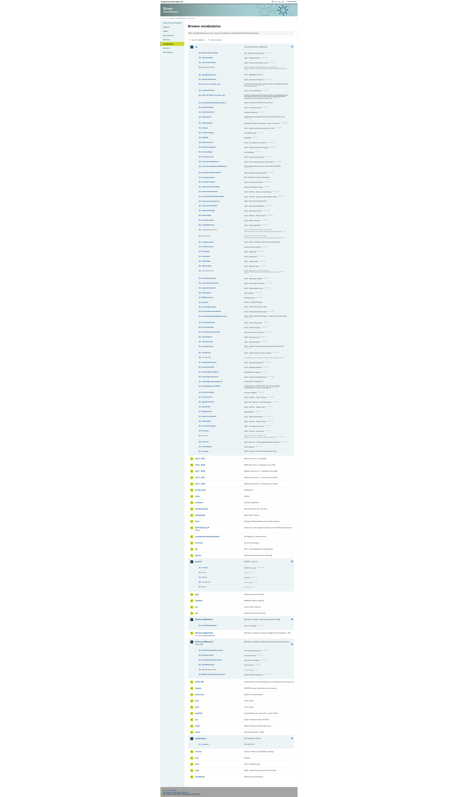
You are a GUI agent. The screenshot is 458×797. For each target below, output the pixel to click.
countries (205, 744)
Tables (165, 31)
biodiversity (200, 490)
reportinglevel (207, 337)
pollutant (205, 302)
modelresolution (208, 247)
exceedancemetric (208, 177)
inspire (198, 688)
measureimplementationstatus (213, 196)
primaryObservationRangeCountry (214, 316)
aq (196, 47)
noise (197, 732)
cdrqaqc (205, 128)
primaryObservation (209, 307)
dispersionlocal (207, 142)
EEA (173, 1)
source (204, 577)
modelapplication (208, 225)
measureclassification (210, 191)
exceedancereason (208, 182)
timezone (205, 442)
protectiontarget (207, 327)
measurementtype (208, 210)
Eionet (173, 18)
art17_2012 (200, 477)
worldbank (200, 777)
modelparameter (208, 242)
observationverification (210, 283)
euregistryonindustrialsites (207, 537)
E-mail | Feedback (170, 790)
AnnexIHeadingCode (209, 625)
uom (197, 764)
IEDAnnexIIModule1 (204, 619)
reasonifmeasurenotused (211, 332)
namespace (206, 256)
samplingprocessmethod (211, 386)
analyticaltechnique (209, 79)
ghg (197, 594)
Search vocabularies (198, 40)
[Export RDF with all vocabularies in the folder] (292, 47)
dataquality (200, 515)
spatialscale (206, 407)
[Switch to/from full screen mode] (283, 1)
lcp (196, 720)
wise (197, 770)
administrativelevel (209, 62)
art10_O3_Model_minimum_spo (213, 95)
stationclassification (209, 416)
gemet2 (198, 562)
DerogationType (207, 655)
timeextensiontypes (209, 426)
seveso (198, 752)
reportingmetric (207, 342)
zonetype (205, 451)
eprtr (197, 521)
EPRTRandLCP (202, 528)
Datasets (166, 27)
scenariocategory (208, 392)
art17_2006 (200, 471)
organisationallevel (209, 288)
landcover (199, 695)
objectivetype (206, 266)
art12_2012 (200, 459)
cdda (197, 496)
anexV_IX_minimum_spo (211, 84)
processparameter (208, 322)
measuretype (206, 215)
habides (198, 601)
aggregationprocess (209, 75)
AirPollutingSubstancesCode (212, 650)
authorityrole (206, 117)
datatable (205, 137)
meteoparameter (208, 220)
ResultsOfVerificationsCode (212, 660)
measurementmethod (209, 206)
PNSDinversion (207, 297)
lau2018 (198, 713)
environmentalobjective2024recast (214, 166)
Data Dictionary (181, 18)
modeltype (205, 251)
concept (205, 567)
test (196, 758)
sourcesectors (207, 397)
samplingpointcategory (210, 372)
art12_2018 (200, 465)
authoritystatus (207, 123)
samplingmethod (208, 367)
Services (166, 48)
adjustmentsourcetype (210, 53)
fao (196, 549)
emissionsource (207, 157)
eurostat (199, 543)
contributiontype (208, 133)
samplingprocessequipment (212, 381)
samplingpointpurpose (210, 377)
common (199, 502)
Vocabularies (168, 44)
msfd (197, 726)
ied (196, 613)
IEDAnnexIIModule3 (204, 633)
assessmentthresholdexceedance (214, 103)
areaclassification (208, 90)
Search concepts (216, 40)
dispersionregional (209, 147)
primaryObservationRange (211, 311)
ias (196, 607)
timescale (205, 431)
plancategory (206, 293)
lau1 (197, 701)
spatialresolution (208, 402)
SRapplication (207, 411)
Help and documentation (172, 23)
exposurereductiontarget (211, 187)
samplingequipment (209, 362)
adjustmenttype (207, 57)
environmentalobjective (210, 161)
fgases (198, 555)
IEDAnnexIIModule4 (204, 642)
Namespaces (168, 52)
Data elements (168, 35)
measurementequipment (211, 201)
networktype (206, 261)
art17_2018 (200, 484)
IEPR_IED (199, 682)
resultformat (206, 353)
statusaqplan (206, 421)
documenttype (207, 152)
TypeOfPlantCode (208, 665)
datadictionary (201, 509)
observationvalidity (209, 278)
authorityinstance (208, 112)
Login (276, 1)
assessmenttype (207, 107)
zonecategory (207, 446)
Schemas (166, 40)
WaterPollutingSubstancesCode (213, 674)
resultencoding (207, 346)
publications (200, 738)
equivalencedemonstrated (211, 172)
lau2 (197, 707)
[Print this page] (280, 1)
